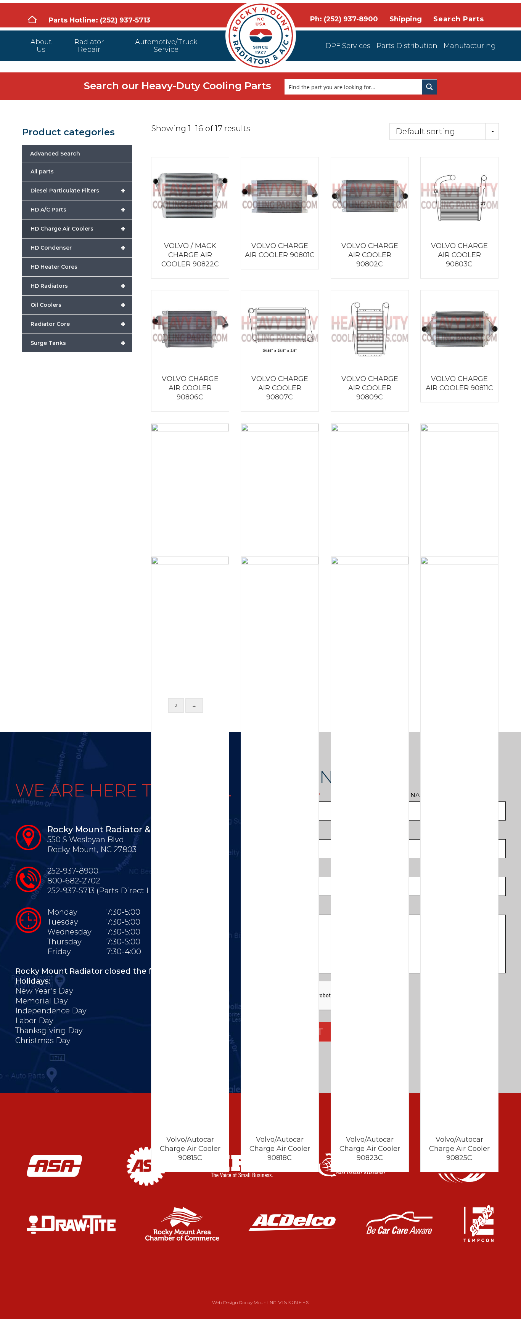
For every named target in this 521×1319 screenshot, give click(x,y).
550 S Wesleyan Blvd (85, 839)
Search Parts (458, 19)
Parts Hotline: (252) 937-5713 (99, 20)
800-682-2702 (73, 880)
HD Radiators (78, 285)
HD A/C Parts (78, 209)
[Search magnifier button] (429, 87)
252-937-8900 (72, 870)
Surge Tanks (78, 343)
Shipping (405, 19)
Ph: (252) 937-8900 (344, 19)
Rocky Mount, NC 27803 (92, 849)
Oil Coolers (78, 304)
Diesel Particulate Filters (78, 190)
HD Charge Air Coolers (78, 228)
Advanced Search (55, 153)
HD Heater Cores (54, 266)
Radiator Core (78, 324)
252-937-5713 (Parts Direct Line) (106, 890)
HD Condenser (78, 247)
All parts (42, 171)
